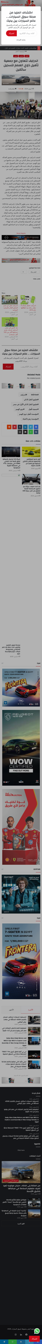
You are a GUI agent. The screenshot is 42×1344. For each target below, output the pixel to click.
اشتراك (11, 33)
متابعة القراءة (21, 40)
